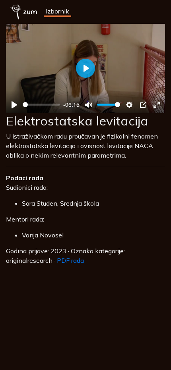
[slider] (41, 104)
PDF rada (70, 260)
